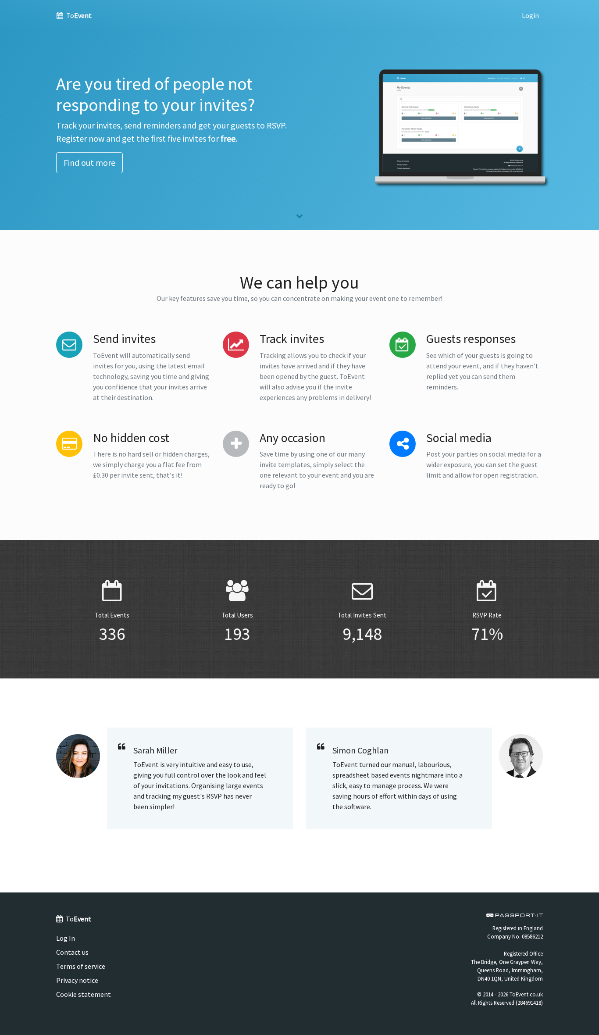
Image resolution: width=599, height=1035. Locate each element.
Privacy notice (77, 980)
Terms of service (80, 966)
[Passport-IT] (514, 915)
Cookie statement (83, 994)
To (78, 15)
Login (530, 15)
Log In (65, 938)
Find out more (89, 162)
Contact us (72, 952)
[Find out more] (299, 217)
